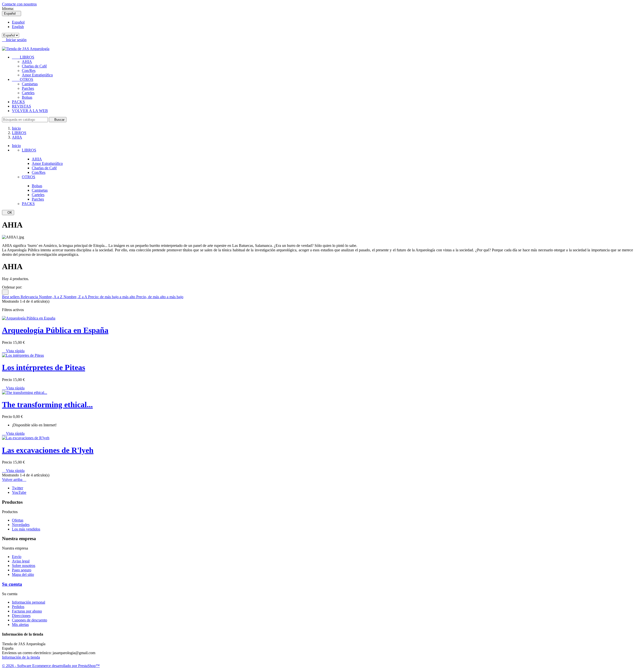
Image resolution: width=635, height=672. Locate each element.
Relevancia (30, 297)
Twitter (17, 488)
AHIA (27, 61)
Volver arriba (14, 479)
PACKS (18, 102)
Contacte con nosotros (19, 4)
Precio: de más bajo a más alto (112, 297)
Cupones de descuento (29, 620)
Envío (16, 557)
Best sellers (11, 297)
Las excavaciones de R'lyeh (48, 450)
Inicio (16, 146)
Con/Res (28, 70)
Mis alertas (20, 624)
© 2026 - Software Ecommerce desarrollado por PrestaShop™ (51, 666)
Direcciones (21, 616)
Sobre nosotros (23, 565)
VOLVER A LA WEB (30, 111)
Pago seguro (21, 570)
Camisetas (30, 84)
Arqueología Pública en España (55, 330)
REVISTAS (21, 106)
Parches (28, 88)
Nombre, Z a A (76, 297)
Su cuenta (12, 584)
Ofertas (17, 520)
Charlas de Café (34, 66)
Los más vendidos (26, 529)
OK (8, 212)
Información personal (28, 602)
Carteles (28, 93)
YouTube (19, 492)
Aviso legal (21, 561)
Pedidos (18, 607)
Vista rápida (13, 351)
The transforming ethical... (47, 404)
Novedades (21, 525)
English (18, 27)
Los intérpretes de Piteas (43, 367)
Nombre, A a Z (51, 297)
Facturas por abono (27, 611)
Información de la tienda (21, 657)
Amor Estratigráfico (37, 75)
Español (18, 22)
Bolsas (27, 97)
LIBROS (23, 57)
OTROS (22, 79)
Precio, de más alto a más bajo (159, 297)
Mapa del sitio (23, 574)
